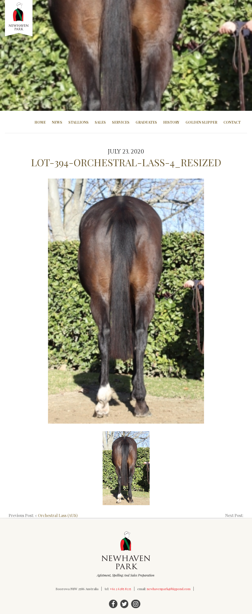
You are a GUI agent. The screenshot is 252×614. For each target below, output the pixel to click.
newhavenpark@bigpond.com (168, 589)
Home (40, 122)
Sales (100, 122)
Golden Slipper (201, 122)
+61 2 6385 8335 (120, 589)
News (57, 122)
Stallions (78, 122)
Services (120, 122)
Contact (232, 122)
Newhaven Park (19, 18)
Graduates (146, 122)
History (171, 122)
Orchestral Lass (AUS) (58, 515)
